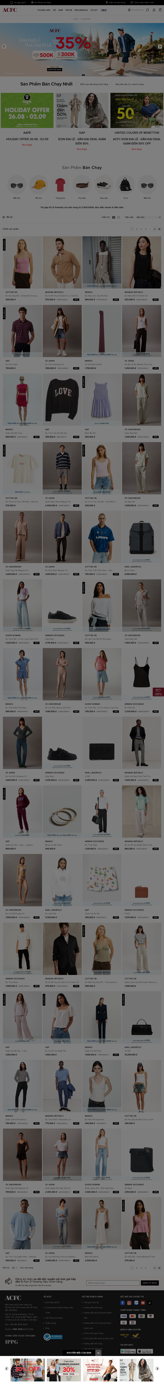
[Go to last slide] (7, 1369)
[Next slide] (157, 1369)
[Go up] (98, 1353)
